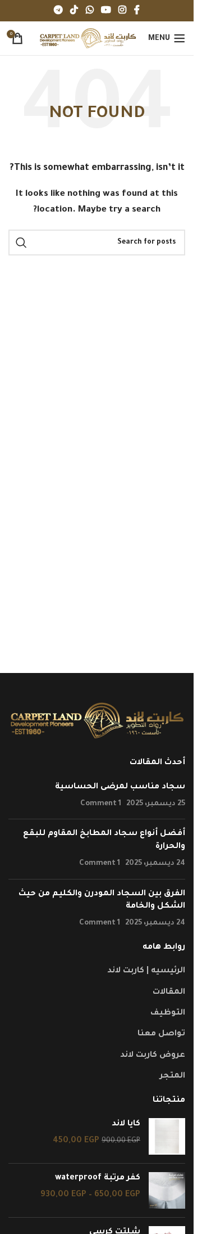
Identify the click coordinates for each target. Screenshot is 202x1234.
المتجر (172, 1076)
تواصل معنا (161, 1034)
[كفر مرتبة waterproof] (167, 1190)
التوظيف (167, 1013)
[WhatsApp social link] (89, 10)
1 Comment (100, 804)
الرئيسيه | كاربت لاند (146, 971)
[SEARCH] (21, 242)
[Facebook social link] (137, 10)
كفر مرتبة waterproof (97, 1178)
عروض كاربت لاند (152, 1055)
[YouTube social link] (105, 10)
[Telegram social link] (58, 10)
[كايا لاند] (167, 1136)
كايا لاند (126, 1124)
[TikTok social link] (74, 10)
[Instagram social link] (122, 10)
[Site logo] (88, 39)
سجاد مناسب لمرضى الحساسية (120, 787)
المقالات (169, 992)
